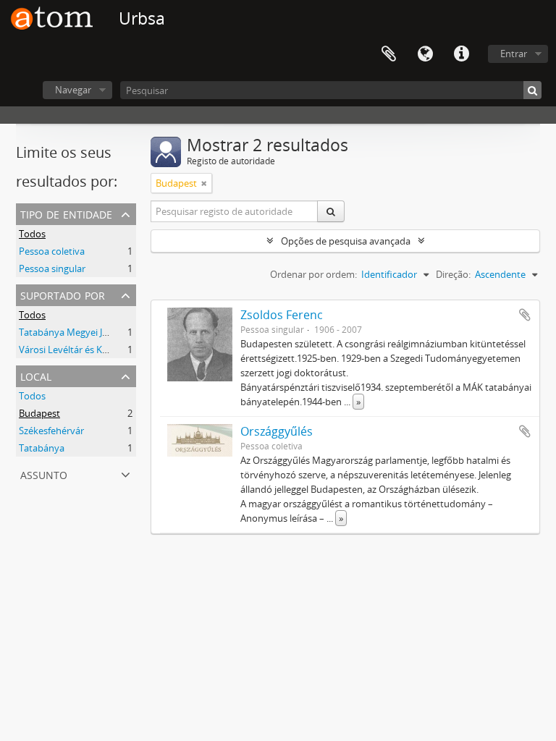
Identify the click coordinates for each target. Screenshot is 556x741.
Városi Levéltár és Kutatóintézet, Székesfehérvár (122, 349)
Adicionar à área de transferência (525, 315)
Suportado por (62, 294)
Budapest (39, 413)
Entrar (513, 53)
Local (35, 375)
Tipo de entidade (66, 213)
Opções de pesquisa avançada (345, 240)
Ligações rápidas (461, 54)
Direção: (453, 274)
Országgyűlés (276, 431)
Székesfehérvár (51, 430)
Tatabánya (41, 447)
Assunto (43, 473)
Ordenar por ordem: (313, 274)
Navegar (73, 89)
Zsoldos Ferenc (281, 315)
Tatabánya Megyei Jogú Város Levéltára (103, 332)
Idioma (425, 54)
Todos (32, 233)
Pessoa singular (52, 268)
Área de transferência (389, 54)
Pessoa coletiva (52, 251)
